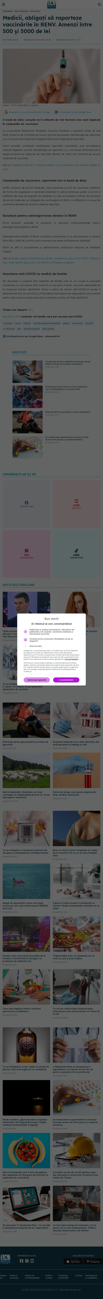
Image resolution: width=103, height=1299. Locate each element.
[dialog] (51, 649)
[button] (51, 646)
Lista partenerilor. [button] (72, 659)
